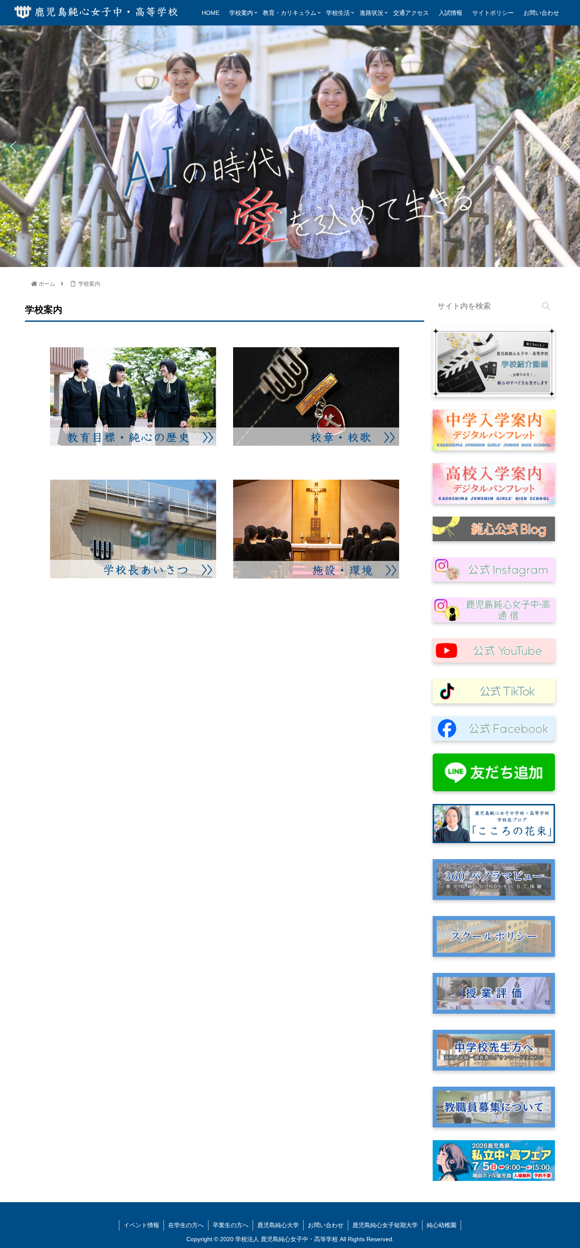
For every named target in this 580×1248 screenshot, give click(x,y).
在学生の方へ (186, 1225)
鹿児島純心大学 (278, 1225)
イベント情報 (141, 1225)
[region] (290, 146)
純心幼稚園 (441, 1225)
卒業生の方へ (230, 1225)
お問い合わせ (325, 1225)
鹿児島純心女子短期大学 (385, 1225)
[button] (13, 146)
